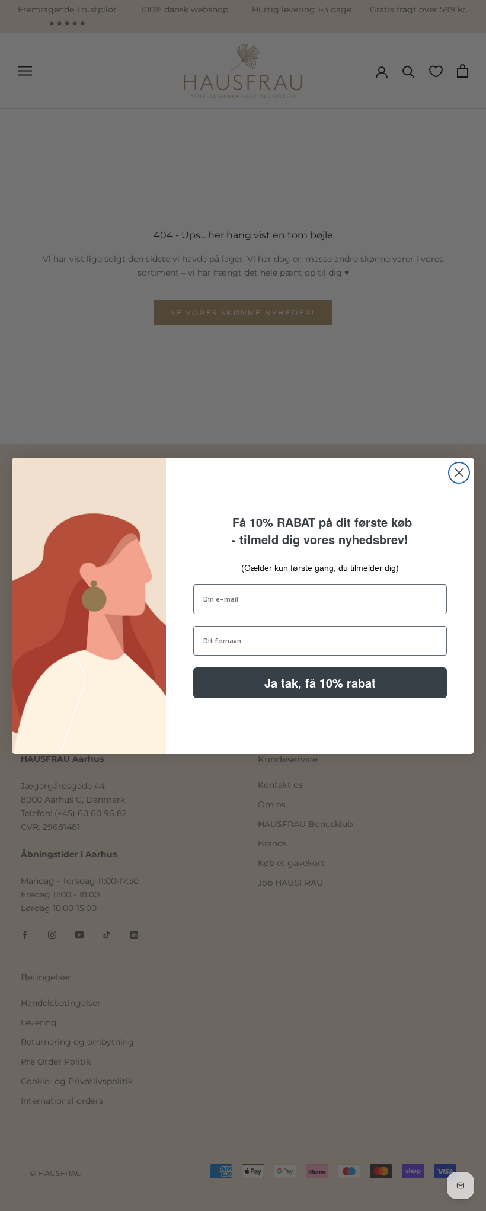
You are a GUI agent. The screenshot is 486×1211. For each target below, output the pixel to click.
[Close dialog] (459, 472)
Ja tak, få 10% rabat (320, 682)
